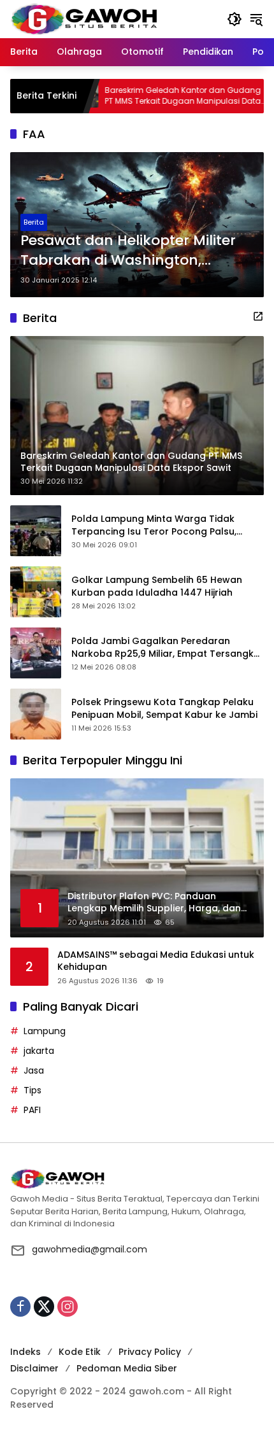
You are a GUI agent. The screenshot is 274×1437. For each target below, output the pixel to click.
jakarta (39, 1050)
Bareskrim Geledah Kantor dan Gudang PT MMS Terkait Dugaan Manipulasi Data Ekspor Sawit (151, 96)
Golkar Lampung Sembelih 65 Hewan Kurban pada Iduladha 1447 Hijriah (156, 586)
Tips (32, 1090)
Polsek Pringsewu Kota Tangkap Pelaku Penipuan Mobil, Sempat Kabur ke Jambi (164, 708)
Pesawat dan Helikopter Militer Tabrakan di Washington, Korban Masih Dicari (128, 250)
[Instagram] (67, 1306)
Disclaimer (34, 1368)
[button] (234, 19)
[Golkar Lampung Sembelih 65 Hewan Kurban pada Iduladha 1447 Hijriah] (35, 591)
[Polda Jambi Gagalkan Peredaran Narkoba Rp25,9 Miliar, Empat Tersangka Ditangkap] (35, 652)
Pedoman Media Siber (126, 1368)
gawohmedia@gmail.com (89, 1249)
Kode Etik (80, 1351)
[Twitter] (44, 1306)
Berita (34, 222)
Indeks (25, 1351)
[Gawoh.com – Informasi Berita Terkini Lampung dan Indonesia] (83, 18)
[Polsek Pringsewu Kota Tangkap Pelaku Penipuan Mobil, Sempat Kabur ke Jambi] (35, 714)
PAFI (32, 1110)
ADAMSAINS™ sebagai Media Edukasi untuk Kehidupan (155, 961)
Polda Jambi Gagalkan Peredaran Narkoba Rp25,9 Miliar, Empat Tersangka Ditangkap (165, 647)
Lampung (45, 1031)
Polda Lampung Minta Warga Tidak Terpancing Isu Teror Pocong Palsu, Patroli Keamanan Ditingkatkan (153, 525)
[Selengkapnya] (258, 316)
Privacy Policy (150, 1351)
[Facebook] (20, 1306)
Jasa (34, 1070)
